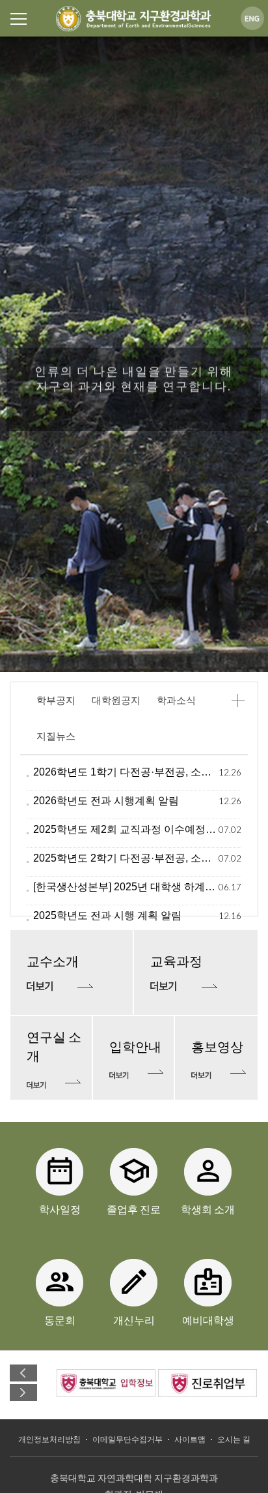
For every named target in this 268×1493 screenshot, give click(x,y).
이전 (23, 1373)
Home (134, 19)
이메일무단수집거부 (127, 1439)
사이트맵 (190, 1439)
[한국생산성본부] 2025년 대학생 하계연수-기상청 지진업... (126, 886)
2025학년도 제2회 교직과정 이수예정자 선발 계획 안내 (126, 829)
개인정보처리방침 (49, 1439)
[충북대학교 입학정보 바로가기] (106, 1383)
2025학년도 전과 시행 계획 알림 (107, 915)
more (237, 700)
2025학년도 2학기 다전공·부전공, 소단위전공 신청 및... (126, 858)
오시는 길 (233, 1439)
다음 (23, 1392)
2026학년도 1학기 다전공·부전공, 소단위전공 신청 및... (126, 771)
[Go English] (252, 18)
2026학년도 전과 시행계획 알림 (106, 800)
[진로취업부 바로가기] (207, 1383)
